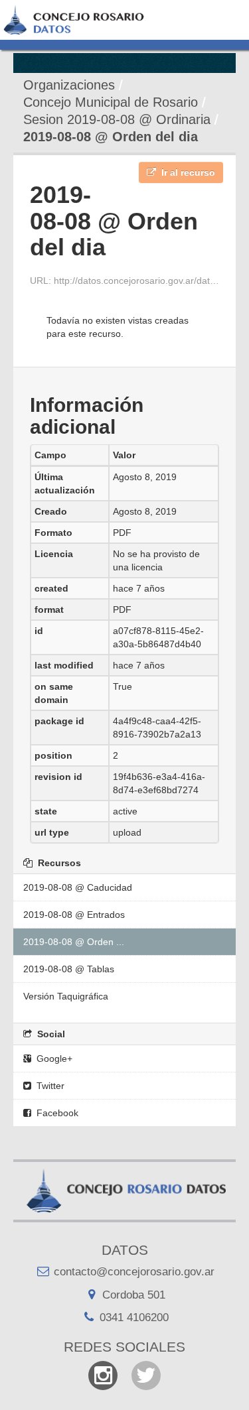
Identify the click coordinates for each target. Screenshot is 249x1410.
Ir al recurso (187, 172)
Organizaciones (69, 85)
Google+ (53, 1058)
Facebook (56, 1113)
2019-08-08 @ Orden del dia (110, 136)
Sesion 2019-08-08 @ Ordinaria (116, 119)
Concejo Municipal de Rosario (110, 102)
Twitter (49, 1085)
